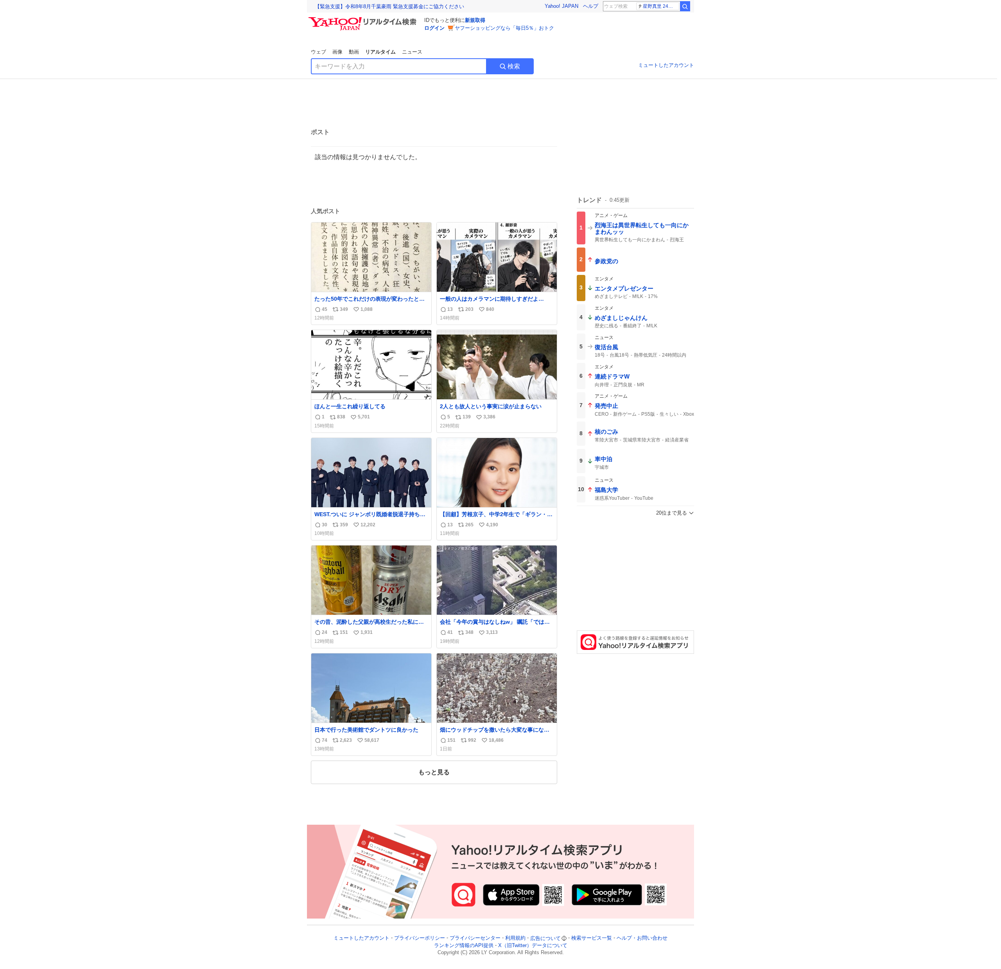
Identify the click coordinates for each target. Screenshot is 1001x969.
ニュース (412, 52)
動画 (354, 52)
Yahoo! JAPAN (561, 6)
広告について (545, 938)
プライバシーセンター (475, 938)
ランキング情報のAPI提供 (463, 945)
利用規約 (515, 938)
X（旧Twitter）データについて (532, 945)
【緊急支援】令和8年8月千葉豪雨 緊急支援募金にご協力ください (389, 6)
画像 (337, 52)
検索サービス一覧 (591, 938)
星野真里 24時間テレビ (661, 6)
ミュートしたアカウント (666, 65)
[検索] (685, 6)
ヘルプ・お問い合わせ (642, 938)
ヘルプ (590, 6)
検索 (514, 66)
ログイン (434, 28)
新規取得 (475, 20)
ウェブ (318, 52)
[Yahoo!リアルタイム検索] (363, 19)
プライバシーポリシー (419, 938)
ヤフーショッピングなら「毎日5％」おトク (504, 28)
